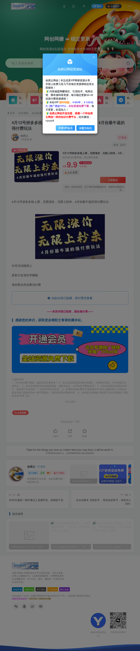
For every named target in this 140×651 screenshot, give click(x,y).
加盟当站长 (85, 128)
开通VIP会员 (65, 128)
